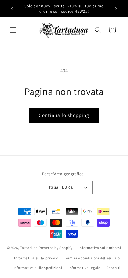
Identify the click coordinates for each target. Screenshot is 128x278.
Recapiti (113, 267)
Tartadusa (29, 247)
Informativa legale (84, 267)
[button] (13, 30)
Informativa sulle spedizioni (37, 267)
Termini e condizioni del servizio (92, 258)
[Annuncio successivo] (116, 8)
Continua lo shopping (64, 115)
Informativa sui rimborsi (100, 247)
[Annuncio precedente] (12, 8)
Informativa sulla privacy (36, 258)
